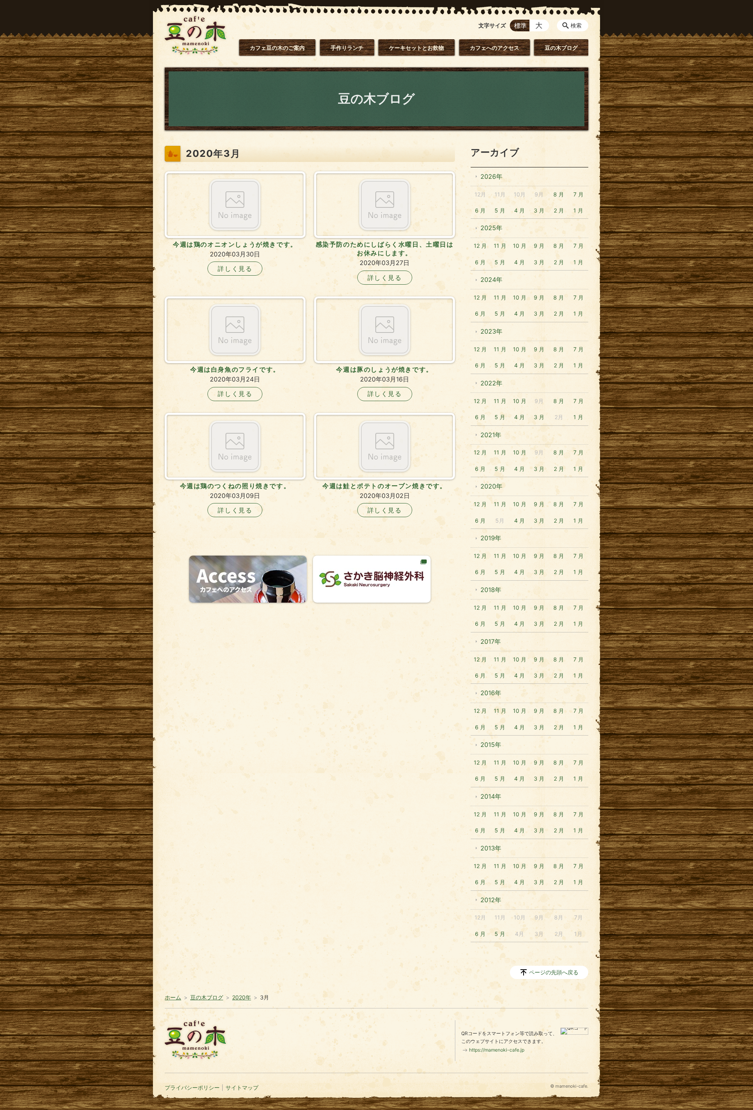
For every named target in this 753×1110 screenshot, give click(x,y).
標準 (520, 25)
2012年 (490, 900)
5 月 (500, 210)
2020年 (491, 486)
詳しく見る (235, 269)
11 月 (500, 245)
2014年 (490, 796)
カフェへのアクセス (494, 47)
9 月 (539, 245)
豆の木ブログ (561, 47)
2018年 (490, 590)
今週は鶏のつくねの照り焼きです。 (235, 486)
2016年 (490, 693)
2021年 (490, 435)
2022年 (491, 383)
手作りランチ (347, 47)
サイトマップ (242, 1087)
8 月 (558, 194)
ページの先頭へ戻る (553, 972)
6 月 (480, 210)
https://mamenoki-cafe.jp (496, 1050)
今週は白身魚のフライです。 (235, 369)
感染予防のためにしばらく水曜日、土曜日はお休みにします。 (385, 248)
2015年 (490, 744)
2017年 (490, 641)
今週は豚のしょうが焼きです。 (384, 369)
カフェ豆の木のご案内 (277, 47)
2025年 (491, 228)
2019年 (490, 538)
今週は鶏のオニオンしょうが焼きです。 (235, 244)
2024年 (491, 279)
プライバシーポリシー (192, 1087)
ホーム (173, 997)
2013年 (490, 848)
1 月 (578, 210)
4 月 (519, 210)
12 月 (480, 245)
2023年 (491, 331)
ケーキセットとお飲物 (416, 47)
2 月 (559, 210)
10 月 (519, 245)
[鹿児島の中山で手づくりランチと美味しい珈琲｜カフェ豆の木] (195, 35)
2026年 (491, 176)
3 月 (539, 210)
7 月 (578, 194)
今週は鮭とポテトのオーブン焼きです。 (384, 486)
